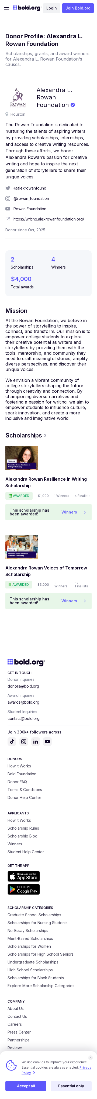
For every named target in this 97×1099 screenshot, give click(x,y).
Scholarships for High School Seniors (41, 954)
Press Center (19, 1032)
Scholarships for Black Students (36, 977)
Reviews (15, 1048)
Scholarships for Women (29, 946)
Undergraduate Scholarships (33, 962)
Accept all (26, 1086)
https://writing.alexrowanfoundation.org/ (48, 219)
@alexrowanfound (29, 188)
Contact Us (17, 1016)
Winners (15, 844)
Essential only (71, 1086)
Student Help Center (26, 851)
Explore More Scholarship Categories (41, 985)
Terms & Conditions (25, 789)
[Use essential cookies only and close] (90, 1057)
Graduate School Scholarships (34, 914)
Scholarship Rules (23, 828)
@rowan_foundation (31, 198)
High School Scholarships (30, 970)
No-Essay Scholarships (28, 930)
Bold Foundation (22, 773)
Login (51, 8)
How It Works (19, 766)
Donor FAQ (17, 781)
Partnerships (19, 1040)
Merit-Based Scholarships (30, 938)
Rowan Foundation (29, 208)
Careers (15, 1024)
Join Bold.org (78, 8)
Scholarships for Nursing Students (38, 922)
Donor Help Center (24, 797)
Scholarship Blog (22, 836)
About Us (16, 1008)
